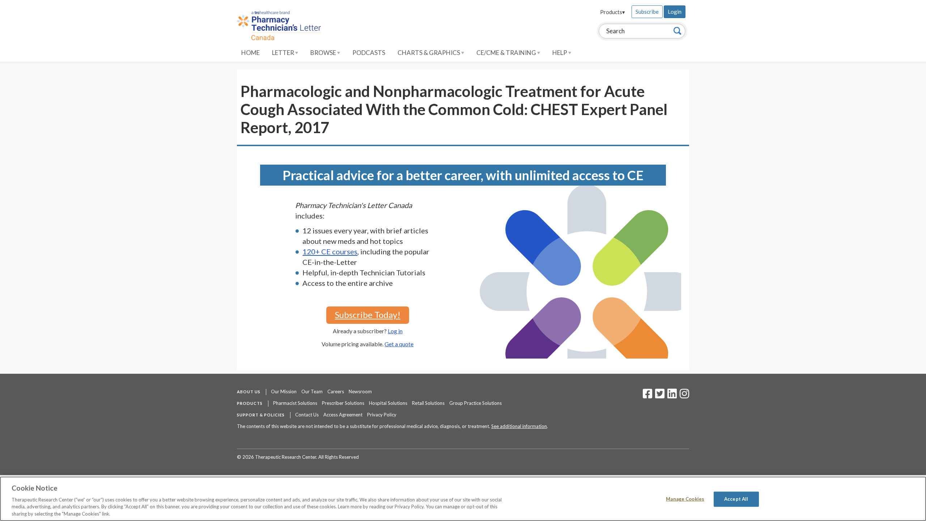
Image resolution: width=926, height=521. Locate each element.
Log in (395, 330)
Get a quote (399, 343)
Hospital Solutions (388, 403)
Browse (323, 52)
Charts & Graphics (429, 52)
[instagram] (684, 396)
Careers (335, 391)
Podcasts (368, 52)
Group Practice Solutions (475, 403)
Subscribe (647, 11)
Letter (283, 52)
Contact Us (307, 415)
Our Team (312, 391)
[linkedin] (672, 396)
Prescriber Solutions (343, 403)
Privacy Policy (381, 415)
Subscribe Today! (367, 314)
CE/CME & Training (506, 52)
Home (250, 52)
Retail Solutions (428, 403)
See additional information (519, 426)
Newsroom (360, 391)
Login (674, 11)
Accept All (736, 499)
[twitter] (658, 396)
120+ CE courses (329, 251)
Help (560, 52)
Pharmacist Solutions (295, 403)
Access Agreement (342, 415)
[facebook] (647, 396)
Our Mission (284, 391)
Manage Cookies (685, 499)
